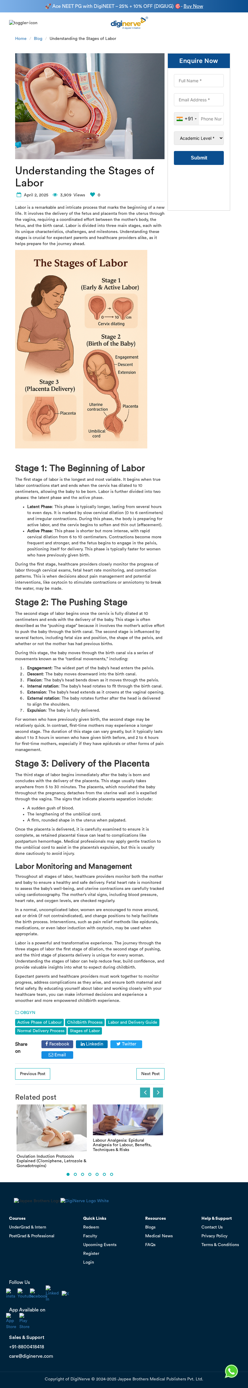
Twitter (128, 1044)
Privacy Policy (214, 1236)
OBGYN (27, 1013)
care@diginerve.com (31, 1356)
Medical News (159, 1236)
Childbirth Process (85, 1022)
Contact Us (212, 1227)
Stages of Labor (85, 1031)
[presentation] (145, 1093)
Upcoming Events (99, 1245)
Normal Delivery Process (40, 1031)
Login (88, 1262)
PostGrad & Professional (31, 1236)
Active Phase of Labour (39, 1022)
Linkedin (94, 1044)
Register (91, 1254)
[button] (68, 1174)
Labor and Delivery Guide (132, 1022)
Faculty (90, 1236)
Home (21, 39)
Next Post (150, 1074)
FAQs (150, 1245)
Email (59, 1055)
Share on (21, 1048)
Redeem (91, 1227)
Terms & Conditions (220, 1245)
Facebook (58, 1044)
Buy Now (193, 6)
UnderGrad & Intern (27, 1227)
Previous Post (32, 1074)
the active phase (87, 498)
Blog (38, 39)
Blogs (150, 1227)
